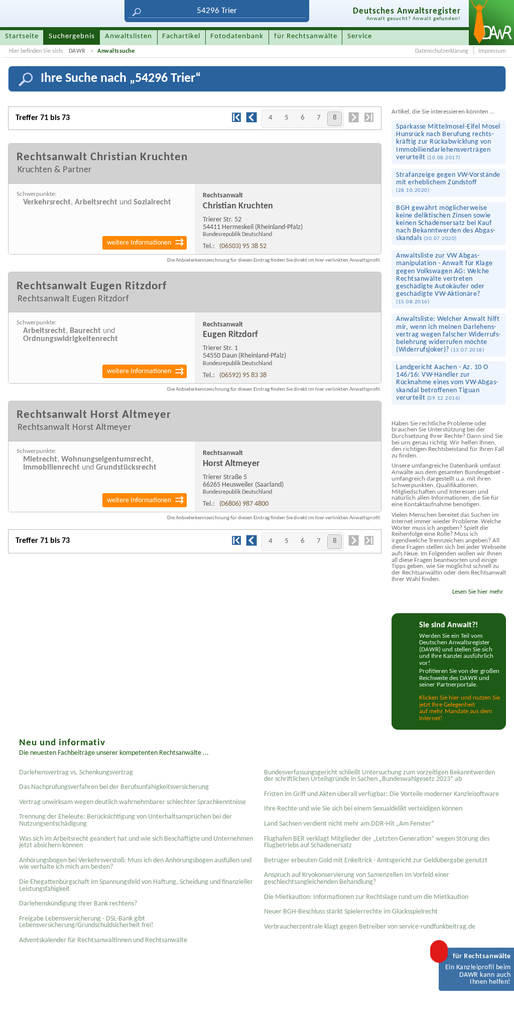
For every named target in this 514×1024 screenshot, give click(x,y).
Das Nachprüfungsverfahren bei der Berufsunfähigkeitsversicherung (114, 787)
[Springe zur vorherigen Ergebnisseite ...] (251, 122)
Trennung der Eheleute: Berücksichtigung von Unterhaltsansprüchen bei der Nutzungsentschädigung (125, 820)
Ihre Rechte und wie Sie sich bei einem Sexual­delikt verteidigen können (363, 809)
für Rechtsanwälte (305, 36)
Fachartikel (181, 36)
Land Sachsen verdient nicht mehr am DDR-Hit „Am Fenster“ (349, 824)
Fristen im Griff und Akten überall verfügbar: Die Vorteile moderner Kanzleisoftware (381, 794)
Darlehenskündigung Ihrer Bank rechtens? (78, 903)
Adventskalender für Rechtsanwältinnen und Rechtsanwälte (103, 940)
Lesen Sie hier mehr (477, 592)
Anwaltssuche (116, 51)
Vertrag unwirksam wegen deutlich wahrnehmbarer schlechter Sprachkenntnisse (132, 802)
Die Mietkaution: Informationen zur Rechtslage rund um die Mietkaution (366, 897)
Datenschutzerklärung (441, 51)
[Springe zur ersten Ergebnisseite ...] (236, 121)
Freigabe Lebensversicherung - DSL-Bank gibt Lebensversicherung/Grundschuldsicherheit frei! (86, 922)
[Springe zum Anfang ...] (496, 1006)
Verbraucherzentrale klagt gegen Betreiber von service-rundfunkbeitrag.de (369, 927)
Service (359, 36)
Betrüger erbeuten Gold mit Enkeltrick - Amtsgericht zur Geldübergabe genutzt (375, 860)
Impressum (492, 51)
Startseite (22, 36)
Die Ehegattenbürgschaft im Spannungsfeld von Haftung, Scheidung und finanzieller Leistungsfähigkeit (136, 885)
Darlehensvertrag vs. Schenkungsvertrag (76, 772)
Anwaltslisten (128, 36)
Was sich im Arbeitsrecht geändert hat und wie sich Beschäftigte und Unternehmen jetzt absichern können (136, 842)
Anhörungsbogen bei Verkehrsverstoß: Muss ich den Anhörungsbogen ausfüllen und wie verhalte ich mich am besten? (135, 864)
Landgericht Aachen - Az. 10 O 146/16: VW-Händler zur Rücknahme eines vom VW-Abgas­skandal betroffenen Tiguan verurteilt (447, 383)
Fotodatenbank (237, 36)
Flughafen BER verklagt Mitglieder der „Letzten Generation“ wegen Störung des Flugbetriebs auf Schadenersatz (376, 842)
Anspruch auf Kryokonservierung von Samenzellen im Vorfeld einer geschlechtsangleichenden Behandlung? (356, 878)
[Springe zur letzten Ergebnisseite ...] (368, 121)
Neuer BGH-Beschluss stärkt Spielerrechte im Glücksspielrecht (351, 911)
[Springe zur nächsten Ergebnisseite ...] (353, 122)
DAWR (77, 51)
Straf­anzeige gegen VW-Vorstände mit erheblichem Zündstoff (448, 182)
